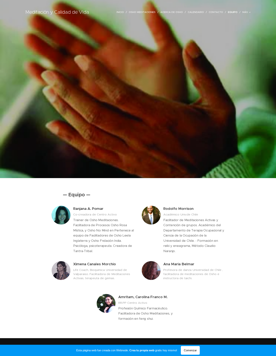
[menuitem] (121, 12)
